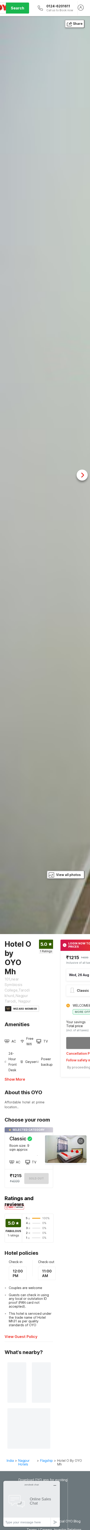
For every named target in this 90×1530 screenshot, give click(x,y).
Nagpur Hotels (24, 1462)
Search (17, 8)
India (10, 1460)
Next (82, 475)
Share (78, 24)
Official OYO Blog (67, 1521)
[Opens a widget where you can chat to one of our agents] (32, 1503)
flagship (46, 1460)
